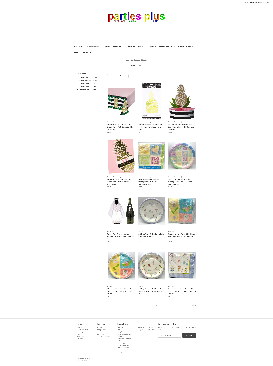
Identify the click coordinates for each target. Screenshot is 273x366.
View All (119, 352)
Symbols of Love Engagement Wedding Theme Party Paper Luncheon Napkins (148, 181)
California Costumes (124, 339)
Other (107, 47)
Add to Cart (121, 105)
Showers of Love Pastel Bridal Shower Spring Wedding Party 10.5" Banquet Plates (121, 291)
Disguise (120, 332)
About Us (152, 47)
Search (245, 3)
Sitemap (80, 339)
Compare (121, 101)
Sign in (253, 3)
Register (261, 3)
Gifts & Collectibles (134, 47)
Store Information (167, 47)
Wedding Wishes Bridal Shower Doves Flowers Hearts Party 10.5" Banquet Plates (151, 291)
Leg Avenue (121, 343)
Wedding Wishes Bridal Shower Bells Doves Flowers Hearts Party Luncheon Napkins (182, 291)
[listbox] (121, 76)
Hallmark (120, 341)
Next (192, 306)
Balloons (78, 47)
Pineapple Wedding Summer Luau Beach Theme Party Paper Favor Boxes (150, 127)
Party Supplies (93, 47)
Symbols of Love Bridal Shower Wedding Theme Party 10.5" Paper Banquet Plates (180, 181)
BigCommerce (88, 358)
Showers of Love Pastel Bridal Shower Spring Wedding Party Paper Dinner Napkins (182, 236)
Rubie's (119, 330)
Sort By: (111, 76)
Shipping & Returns (186, 47)
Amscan (120, 327)
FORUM (120, 336)
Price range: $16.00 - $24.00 (87, 80)
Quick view (121, 97)
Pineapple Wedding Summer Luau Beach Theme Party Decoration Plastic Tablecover (121, 127)
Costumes (117, 47)
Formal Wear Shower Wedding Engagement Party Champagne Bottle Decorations (120, 236)
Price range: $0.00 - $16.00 (87, 77)
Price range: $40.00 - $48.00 (87, 89)
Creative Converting (124, 334)
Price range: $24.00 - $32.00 (87, 83)
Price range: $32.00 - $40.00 (87, 86)
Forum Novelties (123, 345)
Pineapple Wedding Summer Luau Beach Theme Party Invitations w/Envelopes (119, 181)
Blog (76, 52)
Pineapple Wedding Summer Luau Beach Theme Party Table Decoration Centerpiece (181, 127)
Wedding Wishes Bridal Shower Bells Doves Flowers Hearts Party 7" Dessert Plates (151, 236)
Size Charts (86, 52)
